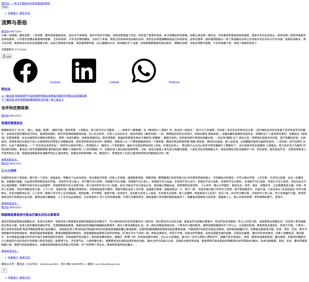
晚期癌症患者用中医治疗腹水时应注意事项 (30, 214)
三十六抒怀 (9, 170)
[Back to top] (4, 270)
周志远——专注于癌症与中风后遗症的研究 (25, 3)
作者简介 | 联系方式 (19, 13)
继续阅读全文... (10, 159)
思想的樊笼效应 (12, 123)
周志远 (5, 31)
